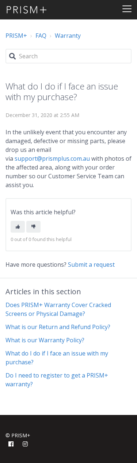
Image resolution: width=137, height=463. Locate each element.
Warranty (68, 36)
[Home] (26, 9)
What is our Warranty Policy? (44, 340)
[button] (127, 7)
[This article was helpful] (18, 227)
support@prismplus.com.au (52, 158)
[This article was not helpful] (33, 227)
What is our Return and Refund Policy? (57, 327)
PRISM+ (16, 36)
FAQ (40, 36)
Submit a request (91, 264)
